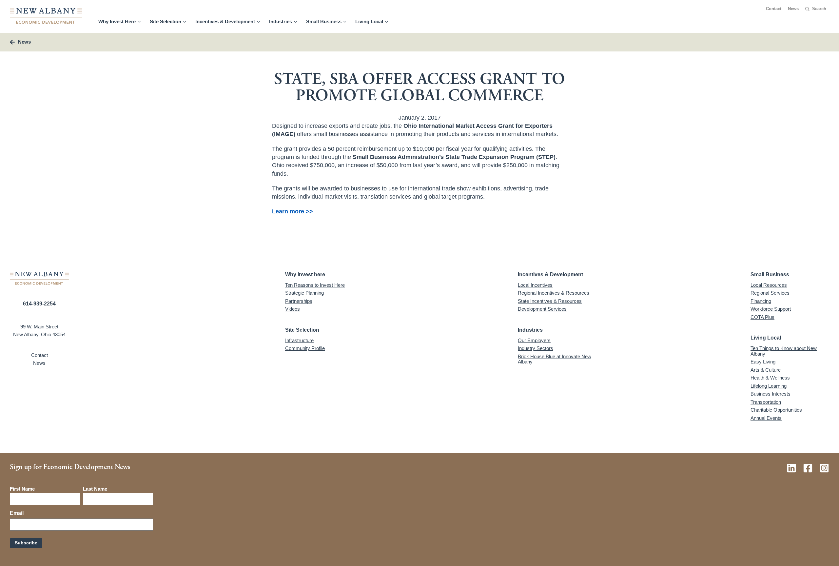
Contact (773, 9)
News (793, 9)
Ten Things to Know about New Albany (784, 351)
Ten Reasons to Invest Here (315, 285)
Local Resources (769, 285)
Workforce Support (771, 309)
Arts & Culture (766, 370)
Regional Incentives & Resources (553, 293)
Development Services (542, 309)
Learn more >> (292, 211)
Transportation (766, 402)
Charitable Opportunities (776, 410)
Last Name (95, 489)
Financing (761, 301)
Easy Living (763, 361)
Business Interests (770, 394)
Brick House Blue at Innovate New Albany (554, 359)
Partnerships (298, 301)
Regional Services (770, 293)
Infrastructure (299, 340)
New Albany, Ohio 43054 (39, 334)
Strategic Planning (304, 293)
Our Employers (534, 340)
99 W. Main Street (39, 326)
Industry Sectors (535, 348)
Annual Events (766, 418)
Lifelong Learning (769, 386)
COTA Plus (762, 317)
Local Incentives (535, 285)
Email (17, 513)
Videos (292, 309)
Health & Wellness (770, 378)
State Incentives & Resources (550, 301)
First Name (22, 489)
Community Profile (305, 348)
